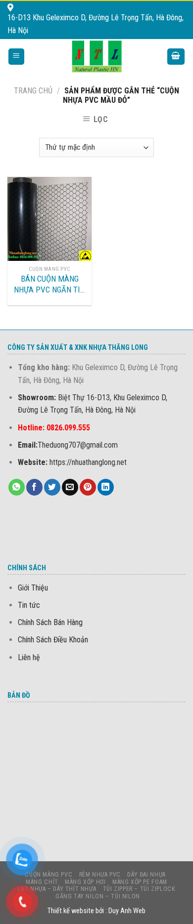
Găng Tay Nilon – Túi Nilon (97, 896)
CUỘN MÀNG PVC (48, 874)
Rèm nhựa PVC (100, 874)
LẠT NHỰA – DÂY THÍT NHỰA (57, 888)
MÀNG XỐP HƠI (85, 882)
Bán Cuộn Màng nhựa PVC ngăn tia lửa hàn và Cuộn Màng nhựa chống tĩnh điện (49, 284)
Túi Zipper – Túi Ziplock (139, 888)
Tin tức (29, 605)
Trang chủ (33, 90)
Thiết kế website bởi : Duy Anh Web (96, 911)
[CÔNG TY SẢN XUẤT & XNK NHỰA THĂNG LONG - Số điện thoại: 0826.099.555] (96, 56)
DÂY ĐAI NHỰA (146, 874)
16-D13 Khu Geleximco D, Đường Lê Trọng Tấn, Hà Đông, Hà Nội (95, 24)
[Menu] (16, 56)
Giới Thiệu (33, 587)
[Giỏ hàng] (176, 56)
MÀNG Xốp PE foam (139, 882)
